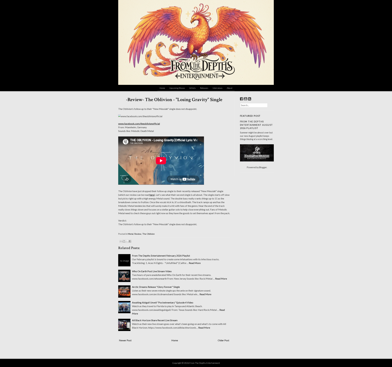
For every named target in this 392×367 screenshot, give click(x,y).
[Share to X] (126, 241)
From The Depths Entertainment (204, 363)
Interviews (217, 88)
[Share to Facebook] (129, 241)
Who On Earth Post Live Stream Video (152, 271)
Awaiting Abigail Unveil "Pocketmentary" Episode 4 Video (162, 302)
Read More (195, 262)
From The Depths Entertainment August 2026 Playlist (256, 124)
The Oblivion (148, 234)
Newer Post (125, 340)
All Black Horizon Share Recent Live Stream (154, 320)
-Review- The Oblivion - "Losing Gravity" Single (174, 99)
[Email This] (121, 241)
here (152, 194)
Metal (130, 234)
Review (137, 234)
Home (162, 88)
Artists (192, 88)
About (229, 88)
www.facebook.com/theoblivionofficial (139, 123)
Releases (204, 88)
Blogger (263, 167)
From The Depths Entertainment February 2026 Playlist (161, 255)
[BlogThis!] (124, 241)
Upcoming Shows (177, 88)
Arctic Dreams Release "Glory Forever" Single (156, 286)
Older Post (223, 340)
